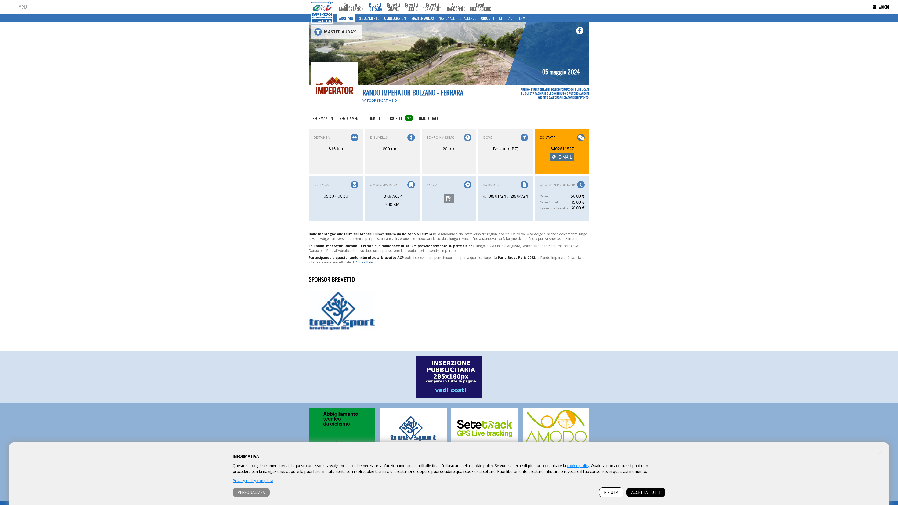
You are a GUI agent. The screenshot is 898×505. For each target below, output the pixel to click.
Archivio (346, 18)
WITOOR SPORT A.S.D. (380, 100)
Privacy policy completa (253, 480)
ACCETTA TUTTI (645, 492)
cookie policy (578, 465)
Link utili (376, 118)
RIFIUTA (611, 492)
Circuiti (487, 18)
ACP (511, 18)
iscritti (400, 118)
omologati (428, 118)
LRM (522, 18)
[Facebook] (579, 30)
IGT (501, 18)
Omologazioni (395, 18)
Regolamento (369, 18)
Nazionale (447, 18)
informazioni (322, 118)
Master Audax (422, 18)
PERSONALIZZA (251, 492)
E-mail (565, 157)
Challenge (468, 18)
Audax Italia (364, 262)
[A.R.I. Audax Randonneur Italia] (322, 7)
